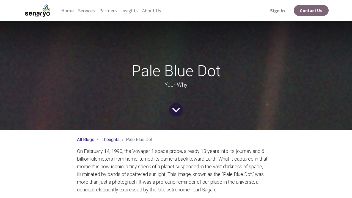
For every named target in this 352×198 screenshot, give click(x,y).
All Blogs (85, 139)
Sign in (277, 10)
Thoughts (111, 139)
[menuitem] (67, 10)
